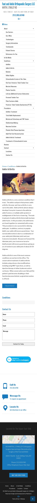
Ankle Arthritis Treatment (13, 137)
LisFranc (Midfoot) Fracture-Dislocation (17, 94)
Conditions (7, 61)
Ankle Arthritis (10, 68)
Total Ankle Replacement (13, 115)
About (5, 28)
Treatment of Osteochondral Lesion (16, 141)
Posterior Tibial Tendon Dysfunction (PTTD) (18, 105)
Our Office (9, 36)
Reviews (6, 144)
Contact (6, 148)
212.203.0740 (18, 15)
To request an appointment (18, 397)
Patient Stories (10, 50)
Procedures (7, 108)
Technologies (10, 39)
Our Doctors (9, 32)
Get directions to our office (18, 408)
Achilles (8, 64)
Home (4, 166)
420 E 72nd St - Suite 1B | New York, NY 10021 (18, 12)
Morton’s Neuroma (11, 86)
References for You (11, 54)
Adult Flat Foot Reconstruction (15, 134)
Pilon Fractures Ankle (12, 101)
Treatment (10, 286)
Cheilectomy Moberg (12, 123)
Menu (5, 24)
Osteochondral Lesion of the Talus (16, 79)
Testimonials (9, 47)
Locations (9, 151)
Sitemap (22, 499)
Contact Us (9, 155)
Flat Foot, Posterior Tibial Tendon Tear (17, 83)
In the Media (7, 57)
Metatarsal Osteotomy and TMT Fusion (17, 119)
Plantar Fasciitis (10, 90)
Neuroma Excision (11, 126)
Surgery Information (12, 43)
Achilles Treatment (11, 112)
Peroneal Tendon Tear (12, 97)
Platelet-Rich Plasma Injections (15, 130)
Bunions (8, 72)
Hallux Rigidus (10, 75)
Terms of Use (15, 499)
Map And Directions (18, 475)
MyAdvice (28, 493)
